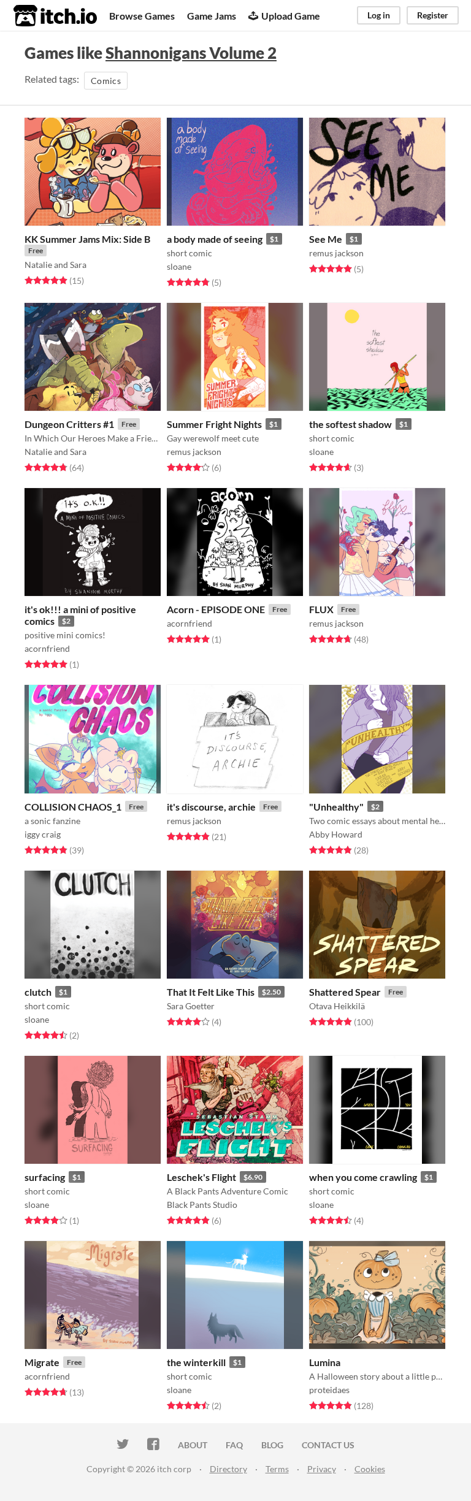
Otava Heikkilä (337, 1006)
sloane (179, 266)
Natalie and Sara (55, 264)
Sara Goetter (191, 1006)
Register (432, 15)
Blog (272, 1445)
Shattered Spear (345, 992)
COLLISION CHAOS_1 (73, 806)
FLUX (321, 609)
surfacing (45, 1177)
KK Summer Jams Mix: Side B (87, 239)
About (192, 1445)
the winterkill (196, 1362)
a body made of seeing (214, 239)
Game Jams (211, 15)
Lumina (324, 1362)
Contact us (328, 1445)
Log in (378, 15)
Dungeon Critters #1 (69, 424)
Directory (228, 1469)
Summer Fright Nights (214, 424)
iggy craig (43, 834)
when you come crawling (363, 1177)
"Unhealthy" (336, 806)
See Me (325, 239)
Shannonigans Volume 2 (191, 53)
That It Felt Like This (211, 992)
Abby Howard (335, 834)
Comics (106, 80)
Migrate (42, 1362)
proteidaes (329, 1390)
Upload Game (290, 15)
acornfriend (47, 648)
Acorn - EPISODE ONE (216, 609)
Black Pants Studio (202, 1204)
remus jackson (336, 253)
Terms (277, 1469)
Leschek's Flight (201, 1177)
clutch (38, 992)
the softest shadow (350, 424)
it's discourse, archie (211, 806)
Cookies (369, 1469)
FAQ (234, 1445)
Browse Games (142, 15)
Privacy (321, 1469)
